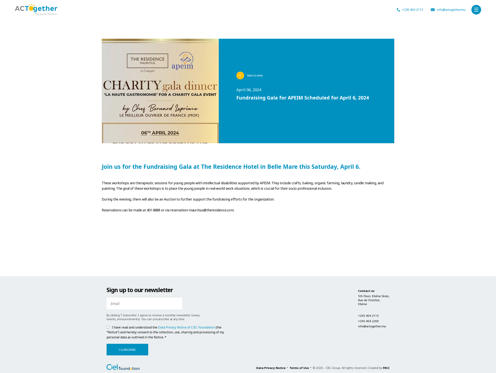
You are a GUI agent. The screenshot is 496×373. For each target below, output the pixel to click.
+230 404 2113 (412, 10)
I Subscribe (127, 350)
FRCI (386, 368)
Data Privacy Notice (271, 368)
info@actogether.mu (451, 9)
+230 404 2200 (368, 321)
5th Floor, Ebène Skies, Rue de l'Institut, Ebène (373, 300)
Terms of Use (299, 368)
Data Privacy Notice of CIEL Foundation (186, 327)
